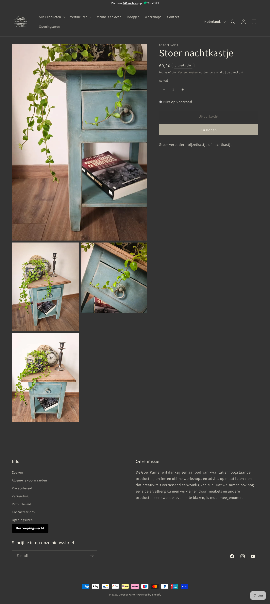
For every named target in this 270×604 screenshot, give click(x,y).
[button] (51, 17)
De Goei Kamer (128, 594)
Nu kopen (208, 130)
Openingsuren (22, 520)
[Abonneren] (92, 555)
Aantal (163, 80)
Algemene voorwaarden (29, 480)
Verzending (20, 496)
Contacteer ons (23, 512)
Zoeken (17, 472)
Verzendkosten (188, 72)
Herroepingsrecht (30, 528)
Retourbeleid (21, 504)
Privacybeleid (22, 488)
